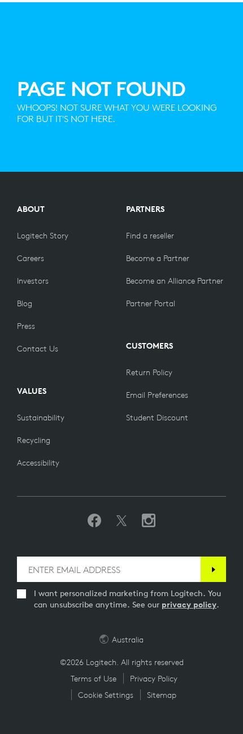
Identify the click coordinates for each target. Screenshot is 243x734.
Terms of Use (93, 679)
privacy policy (189, 605)
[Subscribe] (213, 569)
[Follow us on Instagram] (148, 521)
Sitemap (161, 695)
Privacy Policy (153, 679)
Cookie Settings (105, 695)
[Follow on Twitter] (121, 521)
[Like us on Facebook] (94, 521)
